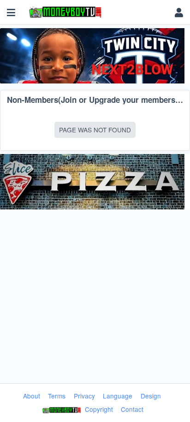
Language (117, 395)
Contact (132, 409)
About (31, 395)
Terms (56, 395)
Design (151, 395)
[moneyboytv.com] (96, 12)
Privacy (84, 395)
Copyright (98, 409)
